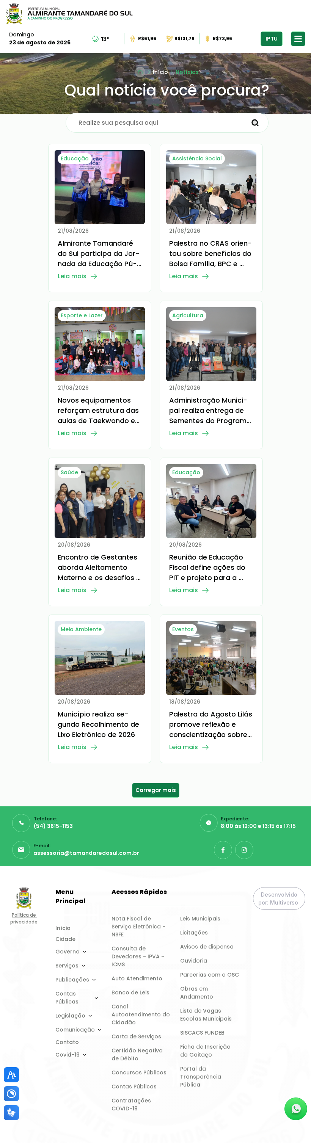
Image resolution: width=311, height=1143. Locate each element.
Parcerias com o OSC (209, 974)
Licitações (194, 932)
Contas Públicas (67, 997)
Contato (67, 1042)
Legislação (70, 1015)
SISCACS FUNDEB (202, 1032)
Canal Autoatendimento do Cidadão (141, 1014)
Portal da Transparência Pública (201, 1076)
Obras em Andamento (196, 992)
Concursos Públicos (139, 1072)
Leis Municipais (200, 918)
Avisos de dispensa (207, 946)
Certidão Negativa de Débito (138, 1054)
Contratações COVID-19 (132, 1104)
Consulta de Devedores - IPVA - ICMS (139, 956)
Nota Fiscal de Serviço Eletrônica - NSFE (139, 926)
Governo (67, 951)
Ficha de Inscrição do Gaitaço (206, 1050)
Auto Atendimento (137, 978)
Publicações (72, 979)
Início (63, 928)
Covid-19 (67, 1054)
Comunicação (75, 1029)
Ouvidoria (193, 960)
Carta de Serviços (136, 1036)
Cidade (65, 939)
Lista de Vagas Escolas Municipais (206, 1014)
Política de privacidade (24, 918)
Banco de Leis (130, 992)
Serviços (67, 965)
